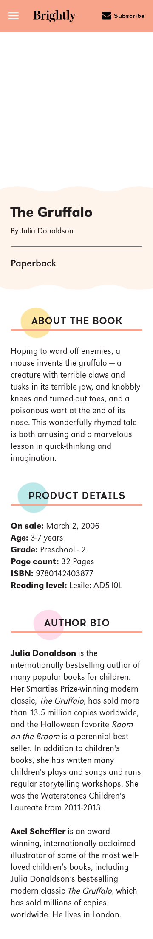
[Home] (54, 17)
